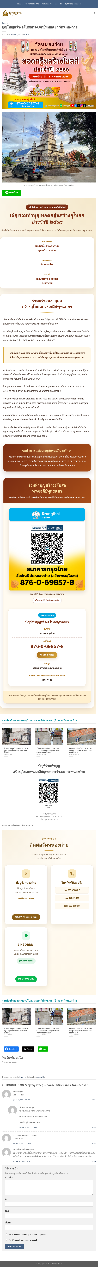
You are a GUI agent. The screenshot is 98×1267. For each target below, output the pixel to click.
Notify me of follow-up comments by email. (27, 1234)
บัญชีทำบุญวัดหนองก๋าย (73, 4)
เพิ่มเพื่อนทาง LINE (26, 978)
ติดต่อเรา (58, 4)
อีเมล (7, 1211)
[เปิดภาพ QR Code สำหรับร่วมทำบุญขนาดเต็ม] (47, 549)
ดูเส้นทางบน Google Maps (26, 917)
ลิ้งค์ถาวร (5, 23)
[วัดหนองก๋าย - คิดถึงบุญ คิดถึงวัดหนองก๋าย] (12, 13)
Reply (94, 1100)
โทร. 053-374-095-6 (72, 890)
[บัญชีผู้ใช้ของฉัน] (95, 13)
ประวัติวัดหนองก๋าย (32, 4)
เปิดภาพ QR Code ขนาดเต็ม (47, 600)
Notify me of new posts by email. (23, 1240)
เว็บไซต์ (8, 1223)
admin (26, 35)
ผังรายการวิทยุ (47, 4)
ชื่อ (6, 1199)
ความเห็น (9, 1177)
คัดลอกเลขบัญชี (47, 654)
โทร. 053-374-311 (72, 898)
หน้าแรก (20, 4)
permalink (40, 1077)
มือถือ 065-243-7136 (72, 906)
